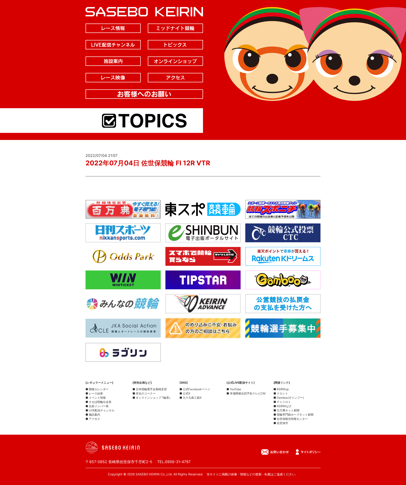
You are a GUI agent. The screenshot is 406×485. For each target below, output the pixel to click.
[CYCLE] (123, 333)
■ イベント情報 (96, 397)
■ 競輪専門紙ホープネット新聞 (293, 414)
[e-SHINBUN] (203, 238)
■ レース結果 (94, 393)
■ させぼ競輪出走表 (98, 402)
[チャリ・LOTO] (203, 262)
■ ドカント (280, 393)
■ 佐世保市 (280, 423)
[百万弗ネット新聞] (123, 215)
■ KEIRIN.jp (281, 389)
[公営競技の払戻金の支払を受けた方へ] (282, 309)
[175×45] (203, 309)
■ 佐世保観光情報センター (290, 419)
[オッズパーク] (123, 262)
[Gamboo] (282, 285)
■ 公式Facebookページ (195, 389)
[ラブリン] (123, 358)
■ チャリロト (282, 402)
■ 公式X (185, 393)
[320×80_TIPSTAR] (203, 285)
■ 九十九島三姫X (191, 397)
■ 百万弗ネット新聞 (286, 410)
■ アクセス (93, 419)
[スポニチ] (282, 215)
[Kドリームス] (282, 262)
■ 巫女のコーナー (144, 393)
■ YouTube (233, 389)
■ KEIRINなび (282, 406)
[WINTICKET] (123, 285)
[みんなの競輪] (123, 309)
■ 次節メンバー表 (97, 406)
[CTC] (282, 238)
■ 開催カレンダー (97, 389)
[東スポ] (203, 215)
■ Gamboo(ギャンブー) (288, 397)
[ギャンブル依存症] (203, 334)
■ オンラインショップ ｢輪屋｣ (151, 397)
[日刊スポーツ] (123, 238)
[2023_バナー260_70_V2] (282, 334)
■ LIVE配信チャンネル (100, 410)
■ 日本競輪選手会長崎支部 (150, 389)
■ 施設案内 (93, 414)
